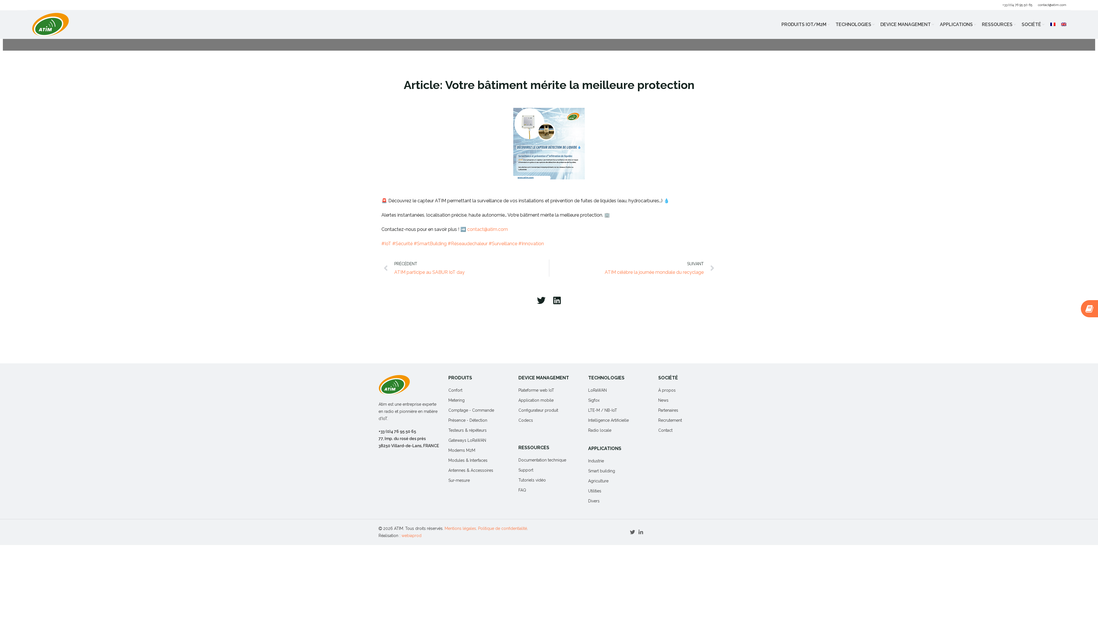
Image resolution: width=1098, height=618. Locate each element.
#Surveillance (503, 243)
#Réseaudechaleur (468, 243)
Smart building (601, 471)
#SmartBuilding (430, 243)
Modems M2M (461, 450)
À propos (667, 390)
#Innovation (531, 243)
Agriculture (598, 481)
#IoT (386, 243)
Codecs (525, 420)
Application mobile (536, 400)
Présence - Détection (467, 420)
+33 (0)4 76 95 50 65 (1017, 5)
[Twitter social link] (632, 532)
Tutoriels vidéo (532, 480)
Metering (456, 400)
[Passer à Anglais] (1063, 24)
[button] (541, 300)
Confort (455, 390)
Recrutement (670, 420)
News (663, 400)
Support (525, 470)
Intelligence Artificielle (608, 420)
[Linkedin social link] (641, 532)
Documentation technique (542, 460)
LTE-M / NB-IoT (602, 410)
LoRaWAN (597, 390)
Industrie (596, 461)
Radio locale (599, 430)
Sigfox (594, 400)
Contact (665, 430)
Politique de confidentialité (502, 528)
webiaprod (411, 535)
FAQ (522, 490)
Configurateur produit (538, 410)
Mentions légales (460, 528)
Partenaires (668, 410)
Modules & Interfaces (468, 460)
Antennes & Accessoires (470, 470)
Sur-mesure (459, 480)
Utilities (594, 491)
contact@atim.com (1052, 5)
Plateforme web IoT (536, 390)
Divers (594, 501)
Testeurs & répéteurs (467, 430)
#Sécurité (402, 243)
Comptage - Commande (471, 410)
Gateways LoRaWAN (467, 440)
